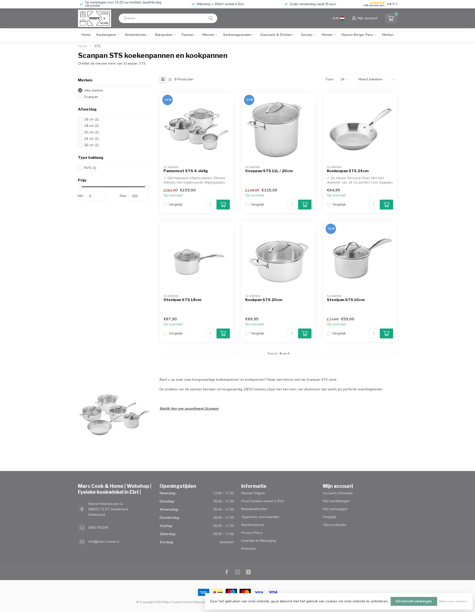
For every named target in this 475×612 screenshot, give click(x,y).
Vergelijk (176, 204)
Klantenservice (252, 524)
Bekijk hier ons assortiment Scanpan (189, 408)
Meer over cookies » (453, 601)
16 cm (91, 119)
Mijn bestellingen (336, 501)
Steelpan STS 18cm (182, 300)
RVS (90, 168)
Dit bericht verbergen (414, 601)
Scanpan (91, 97)
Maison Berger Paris (357, 34)
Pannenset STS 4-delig (186, 171)
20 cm (91, 132)
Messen (208, 34)
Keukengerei (106, 34)
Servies (306, 34)
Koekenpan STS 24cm (348, 171)
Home (86, 34)
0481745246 (98, 527)
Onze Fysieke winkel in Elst (262, 501)
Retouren (248, 548)
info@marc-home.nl (103, 541)
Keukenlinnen (135, 34)
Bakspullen (164, 34)
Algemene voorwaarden (260, 517)
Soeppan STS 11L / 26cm (269, 171)
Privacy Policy (251, 532)
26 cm (91, 145)
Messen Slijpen (253, 493)
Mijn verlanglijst (335, 509)
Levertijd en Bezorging (258, 540)
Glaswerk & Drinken (276, 34)
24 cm (91, 139)
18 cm (91, 126)
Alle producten (334, 524)
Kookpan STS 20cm (263, 300)
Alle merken (93, 90)
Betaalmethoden (254, 509)
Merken (388, 34)
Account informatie (338, 493)
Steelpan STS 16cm (346, 300)
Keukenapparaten (237, 34)
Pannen (187, 34)
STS (97, 46)
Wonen (327, 34)
